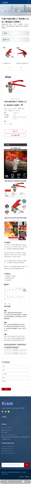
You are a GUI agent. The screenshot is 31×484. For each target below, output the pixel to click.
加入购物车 (14, 135)
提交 (6, 389)
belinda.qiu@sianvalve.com (8, 451)
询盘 (14, 131)
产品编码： (7, 117)
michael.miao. (5, 453)
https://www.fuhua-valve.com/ (8, 434)
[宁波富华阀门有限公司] (9, 402)
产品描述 (7, 144)
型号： (5, 112)
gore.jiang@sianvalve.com (7, 448)
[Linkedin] (6, 412)
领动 (26, 476)
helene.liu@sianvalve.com (7, 446)
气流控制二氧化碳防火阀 (22, 63)
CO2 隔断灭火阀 (6, 63)
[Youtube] (3, 412)
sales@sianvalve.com (7, 430)
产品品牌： (7, 114)
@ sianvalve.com (11, 453)
